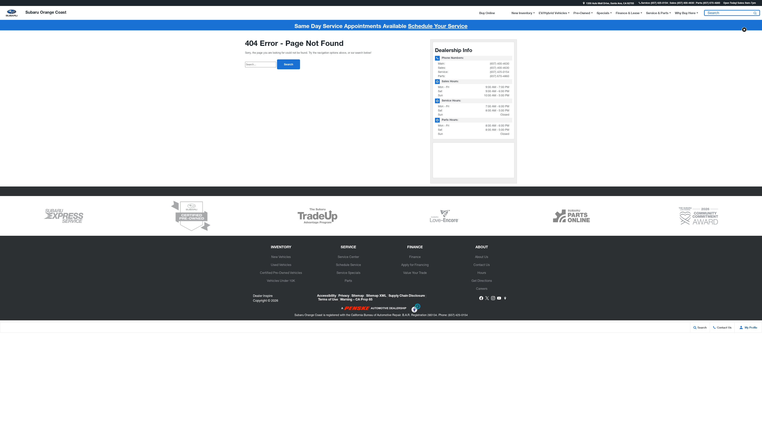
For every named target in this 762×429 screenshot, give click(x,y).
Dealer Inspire (263, 296)
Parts (348, 280)
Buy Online (487, 13)
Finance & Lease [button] (628, 13)
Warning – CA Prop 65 (356, 299)
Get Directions (481, 280)
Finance (415, 256)
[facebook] (481, 298)
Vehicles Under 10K (281, 280)
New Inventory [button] (521, 13)
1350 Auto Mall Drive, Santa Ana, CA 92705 (610, 3)
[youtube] (499, 298)
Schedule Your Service (438, 27)
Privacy (343, 296)
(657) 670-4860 (499, 76)
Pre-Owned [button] (581, 13)
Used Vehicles (281, 264)
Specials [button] (603, 13)
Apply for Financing (415, 264)
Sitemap (357, 296)
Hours (481, 272)
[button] (3, 3)
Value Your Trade (415, 272)
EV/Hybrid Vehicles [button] (553, 13)
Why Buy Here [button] (685, 13)
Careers (481, 288)
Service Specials (348, 272)
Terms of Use (328, 299)
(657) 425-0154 (499, 71)
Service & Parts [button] (657, 13)
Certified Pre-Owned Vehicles (281, 272)
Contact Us (481, 264)
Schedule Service (348, 264)
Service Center (348, 256)
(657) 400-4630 (499, 63)
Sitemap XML (376, 296)
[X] (487, 298)
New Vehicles (281, 256)
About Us (481, 256)
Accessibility (326, 296)
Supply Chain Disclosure (407, 296)
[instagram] (493, 298)
